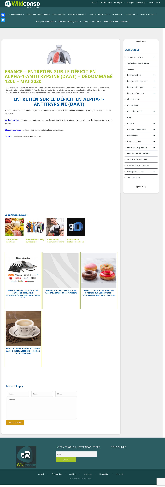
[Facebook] (2, 15)
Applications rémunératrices (138, 63)
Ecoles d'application (141, 111)
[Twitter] (2, 19)
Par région (118, 2)
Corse (8, 90)
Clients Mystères (58, 14)
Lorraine (104, 90)
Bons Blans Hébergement (68, 21)
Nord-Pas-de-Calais (26, 92)
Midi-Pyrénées (12, 92)
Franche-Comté (40, 90)
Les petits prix (130, 14)
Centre (88, 87)
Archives (130, 69)
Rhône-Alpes (84, 92)
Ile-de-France (67, 90)
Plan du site (57, 474)
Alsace (31, 87)
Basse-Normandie (59, 87)
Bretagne (81, 87)
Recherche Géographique (141, 147)
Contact (151, 2)
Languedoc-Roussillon (83, 90)
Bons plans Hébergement (141, 81)
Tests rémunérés (15, 14)
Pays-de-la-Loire (40, 92)
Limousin (96, 90)
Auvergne (47, 87)
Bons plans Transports (45, 21)
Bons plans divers (141, 75)
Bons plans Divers (111, 21)
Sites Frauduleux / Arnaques (138, 165)
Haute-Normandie (54, 90)
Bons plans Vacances (141, 93)
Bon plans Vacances (91, 21)
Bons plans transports (141, 87)
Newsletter (141, 2)
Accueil (94, 2)
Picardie (51, 92)
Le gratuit (116, 14)
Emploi (130, 117)
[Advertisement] (59, 149)
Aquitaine (39, 87)
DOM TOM (29, 90)
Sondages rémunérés (75, 14)
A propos (130, 2)
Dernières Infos (106, 2)
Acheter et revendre (141, 57)
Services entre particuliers (137, 159)
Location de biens (147, 14)
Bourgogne (71, 87)
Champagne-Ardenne (100, 87)
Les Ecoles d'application (98, 14)
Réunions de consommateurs (38, 14)
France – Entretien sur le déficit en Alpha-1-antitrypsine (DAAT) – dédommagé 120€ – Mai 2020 (59, 76)
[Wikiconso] (22, 4)
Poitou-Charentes (20, 87)
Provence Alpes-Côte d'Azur (66, 92)
